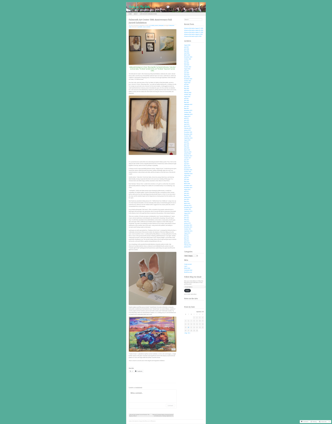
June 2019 (186, 120)
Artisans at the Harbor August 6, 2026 (193, 34)
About (136, 14)
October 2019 (187, 112)
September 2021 (188, 104)
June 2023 (186, 86)
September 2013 (188, 211)
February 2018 (187, 152)
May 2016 (186, 181)
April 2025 (186, 64)
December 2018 (188, 132)
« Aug (185, 333)
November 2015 (188, 187)
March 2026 (187, 55)
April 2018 (186, 148)
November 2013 (188, 207)
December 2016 (188, 169)
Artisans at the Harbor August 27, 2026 (193, 28)
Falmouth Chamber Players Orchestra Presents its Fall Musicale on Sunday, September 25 (163, 415)
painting (152, 25)
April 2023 (186, 90)
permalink (140, 26)
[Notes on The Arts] (158, 7)
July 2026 (186, 47)
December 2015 (188, 185)
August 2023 (187, 82)
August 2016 (187, 175)
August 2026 (187, 45)
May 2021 (186, 108)
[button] (152, 47)
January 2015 (187, 197)
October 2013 (187, 209)
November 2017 (188, 155)
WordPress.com (188, 272)
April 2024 (186, 74)
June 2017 (186, 159)
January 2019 (187, 130)
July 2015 (186, 191)
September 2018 (188, 138)
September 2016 (188, 173)
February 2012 (187, 244)
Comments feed (188, 270)
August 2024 (187, 68)
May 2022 (186, 102)
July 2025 (186, 61)
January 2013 (187, 223)
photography (161, 25)
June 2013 (186, 217)
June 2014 (186, 199)
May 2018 (186, 146)
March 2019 (187, 126)
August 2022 (187, 96)
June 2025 (186, 63)
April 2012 (186, 241)
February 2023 (187, 92)
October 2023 (187, 80)
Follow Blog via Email (192, 277)
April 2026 (186, 53)
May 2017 (186, 161)
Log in (185, 266)
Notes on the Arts (191, 299)
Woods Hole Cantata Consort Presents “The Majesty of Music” (139, 415)
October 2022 (187, 94)
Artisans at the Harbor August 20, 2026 (193, 30)
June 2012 (186, 237)
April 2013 (186, 221)
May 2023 (186, 88)
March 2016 (187, 183)
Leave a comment (146, 26)
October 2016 (187, 171)
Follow (187, 290)
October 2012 (187, 229)
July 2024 (186, 70)
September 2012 (188, 231)
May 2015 (186, 195)
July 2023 (186, 84)
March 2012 (187, 243)
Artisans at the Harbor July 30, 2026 (192, 36)
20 (188, 327)
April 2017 (186, 163)
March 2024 (187, 76)
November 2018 (188, 134)
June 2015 (186, 193)
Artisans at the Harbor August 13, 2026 (193, 32)
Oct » (189, 333)
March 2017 (187, 165)
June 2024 (186, 72)
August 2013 (187, 213)
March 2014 (187, 203)
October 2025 (187, 59)
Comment (170, 405)
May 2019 (186, 122)
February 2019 (187, 128)
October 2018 (187, 136)
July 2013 (186, 215)
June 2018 (186, 144)
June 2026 (186, 49)
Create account (188, 264)
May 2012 (186, 239)
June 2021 (186, 106)
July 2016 (186, 177)
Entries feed (187, 268)
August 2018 (187, 140)
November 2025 (188, 57)
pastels (156, 25)
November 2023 (188, 78)
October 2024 (187, 66)
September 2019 (188, 114)
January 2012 (187, 246)
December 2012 (188, 225)
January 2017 (187, 167)
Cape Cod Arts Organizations (148, 14)
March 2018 (187, 150)
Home (130, 14)
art (150, 25)
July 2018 (186, 142)
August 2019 (187, 116)
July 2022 (186, 98)
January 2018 (187, 153)
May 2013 (186, 219)
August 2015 (187, 189)
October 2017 (187, 157)
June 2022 (186, 100)
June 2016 (186, 179)
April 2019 (186, 124)
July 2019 (186, 118)
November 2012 (188, 227)
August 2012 (187, 233)
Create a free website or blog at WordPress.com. (139, 421)
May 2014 (186, 201)
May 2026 (186, 51)
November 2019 (188, 110)
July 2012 (186, 235)
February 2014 (187, 205)
